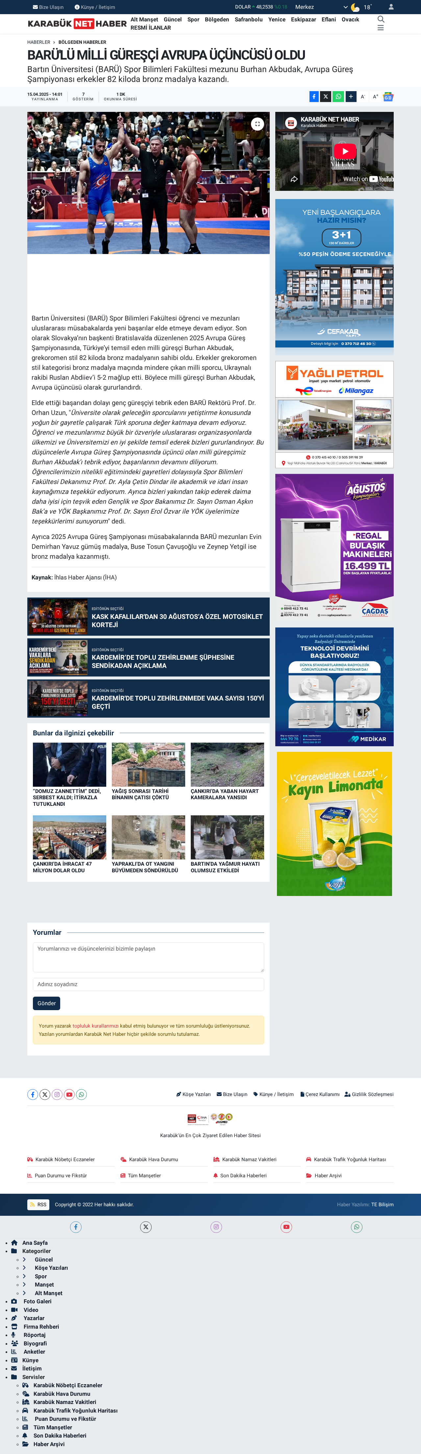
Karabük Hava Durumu (153, 1159)
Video (30, 1310)
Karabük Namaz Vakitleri (249, 1159)
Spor (193, 19)
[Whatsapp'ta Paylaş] (338, 96)
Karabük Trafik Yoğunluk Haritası (350, 1159)
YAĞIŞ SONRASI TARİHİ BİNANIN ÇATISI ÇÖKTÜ (140, 794)
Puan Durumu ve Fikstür (61, 1176)
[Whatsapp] (81, 1094)
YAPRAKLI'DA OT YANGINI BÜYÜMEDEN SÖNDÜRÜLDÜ (145, 867)
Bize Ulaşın (51, 7)
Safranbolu (249, 19)
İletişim (32, 1368)
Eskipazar (303, 19)
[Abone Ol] (388, 96)
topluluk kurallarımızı (96, 1026)
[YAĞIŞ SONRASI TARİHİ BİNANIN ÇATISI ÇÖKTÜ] (148, 764)
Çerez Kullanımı (323, 1094)
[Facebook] (32, 1094)
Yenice (276, 19)
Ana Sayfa (35, 1242)
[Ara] (381, 19)
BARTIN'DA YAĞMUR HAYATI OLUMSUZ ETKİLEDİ (225, 867)
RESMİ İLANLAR (151, 27)
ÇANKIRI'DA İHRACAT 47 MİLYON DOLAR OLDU (62, 867)
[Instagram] (57, 1094)
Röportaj (33, 1335)
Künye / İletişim (98, 7)
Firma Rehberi (40, 1326)
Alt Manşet (144, 19)
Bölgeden (217, 19)
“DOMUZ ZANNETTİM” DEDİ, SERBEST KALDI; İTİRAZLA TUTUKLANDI (67, 797)
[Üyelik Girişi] (388, 7)
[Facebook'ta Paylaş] (314, 96)
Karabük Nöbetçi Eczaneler (65, 1159)
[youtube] (286, 1227)
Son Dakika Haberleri (243, 1176)
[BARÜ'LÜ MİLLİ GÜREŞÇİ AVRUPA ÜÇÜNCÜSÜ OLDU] (148, 183)
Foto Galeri (37, 1301)
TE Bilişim (382, 1205)
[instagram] (216, 1227)
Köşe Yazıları (197, 1094)
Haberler (38, 42)
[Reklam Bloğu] (341, 276)
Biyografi (34, 1343)
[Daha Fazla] (351, 96)
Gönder (46, 1003)
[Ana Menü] (381, 28)
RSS (41, 1205)
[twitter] (146, 1227)
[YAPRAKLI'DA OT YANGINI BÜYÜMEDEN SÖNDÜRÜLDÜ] (148, 837)
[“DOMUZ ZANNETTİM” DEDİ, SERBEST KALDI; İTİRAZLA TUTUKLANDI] (69, 764)
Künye (30, 1360)
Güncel (173, 19)
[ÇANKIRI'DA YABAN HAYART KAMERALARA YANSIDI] (227, 764)
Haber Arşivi (328, 1176)
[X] (44, 1094)
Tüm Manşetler (144, 1176)
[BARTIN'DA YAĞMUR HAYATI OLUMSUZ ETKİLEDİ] (227, 837)
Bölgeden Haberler (82, 42)
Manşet (44, 1284)
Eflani (329, 19)
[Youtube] (69, 1094)
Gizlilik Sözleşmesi (373, 1094)
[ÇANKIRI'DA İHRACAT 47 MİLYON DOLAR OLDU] (69, 837)
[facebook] (76, 1227)
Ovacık (350, 19)
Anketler (33, 1351)
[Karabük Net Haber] (77, 23)
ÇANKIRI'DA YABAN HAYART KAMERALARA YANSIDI (225, 794)
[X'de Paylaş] (325, 96)
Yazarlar (33, 1318)
